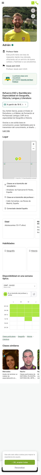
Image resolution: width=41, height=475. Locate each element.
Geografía (11, 251)
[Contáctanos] (36, 2)
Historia (34, 251)
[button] (33, 10)
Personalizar (20, 467)
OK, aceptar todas (20, 462)
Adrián (7, 45)
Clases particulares (9, 336)
